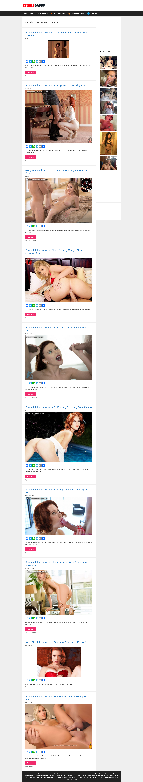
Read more (31, 73)
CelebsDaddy (72, 779)
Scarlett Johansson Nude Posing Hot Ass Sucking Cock (56, 85)
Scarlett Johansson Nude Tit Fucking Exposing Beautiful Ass (58, 407)
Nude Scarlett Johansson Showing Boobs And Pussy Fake (57, 642)
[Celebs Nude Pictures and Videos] (35, 5)
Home (25, 13)
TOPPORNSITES (43, 13)
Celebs (32, 13)
